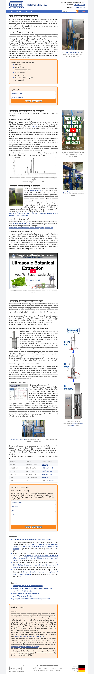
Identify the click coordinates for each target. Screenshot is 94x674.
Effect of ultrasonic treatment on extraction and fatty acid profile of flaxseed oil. (35, 566)
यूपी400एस (34, 126)
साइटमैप (34, 668)
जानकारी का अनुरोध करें (33, 101)
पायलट (81, 423)
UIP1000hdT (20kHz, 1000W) (22, 224)
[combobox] (69, 11)
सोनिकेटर (11, 11)
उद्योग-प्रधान (72, 425)
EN (82, 11)
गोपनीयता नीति (53, 668)
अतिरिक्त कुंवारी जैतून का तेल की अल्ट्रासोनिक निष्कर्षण (28, 586)
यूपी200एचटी (45, 468)
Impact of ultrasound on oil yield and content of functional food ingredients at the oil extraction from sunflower (35, 546)
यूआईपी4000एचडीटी (35, 191)
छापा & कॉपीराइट (43, 668)
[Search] (77, 11)
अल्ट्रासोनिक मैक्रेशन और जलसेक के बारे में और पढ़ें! (25, 647)
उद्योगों (26, 11)
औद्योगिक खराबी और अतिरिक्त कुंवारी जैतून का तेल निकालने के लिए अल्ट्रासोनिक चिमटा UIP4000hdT (73, 154)
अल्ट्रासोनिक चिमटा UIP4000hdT (71, 52)
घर (37, 666)
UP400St (52, 468)
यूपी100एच (45, 465)
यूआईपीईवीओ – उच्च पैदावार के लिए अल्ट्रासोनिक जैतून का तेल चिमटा (31, 599)
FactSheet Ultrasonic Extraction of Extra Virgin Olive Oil (33, 539)
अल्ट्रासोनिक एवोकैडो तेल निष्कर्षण (22, 591)
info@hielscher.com (79, 7)
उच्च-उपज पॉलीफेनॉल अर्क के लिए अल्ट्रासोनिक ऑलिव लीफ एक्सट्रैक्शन (32, 588)
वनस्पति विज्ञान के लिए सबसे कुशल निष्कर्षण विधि (26, 593)
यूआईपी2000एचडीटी (47, 471)
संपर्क (31, 11)
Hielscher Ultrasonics (37, 4)
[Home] (16, 4)
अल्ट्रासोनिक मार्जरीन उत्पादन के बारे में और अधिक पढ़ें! (29, 636)
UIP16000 (45, 477)
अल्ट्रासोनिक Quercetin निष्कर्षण (22, 596)
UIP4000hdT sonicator (17, 439)
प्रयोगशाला (74, 423)
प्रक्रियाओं (19, 11)
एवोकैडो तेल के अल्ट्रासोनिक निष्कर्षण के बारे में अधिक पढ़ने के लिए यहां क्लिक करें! (31, 228)
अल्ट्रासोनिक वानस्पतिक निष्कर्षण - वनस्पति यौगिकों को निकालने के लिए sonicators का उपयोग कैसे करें (33, 292)
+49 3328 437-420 (79, 5)
